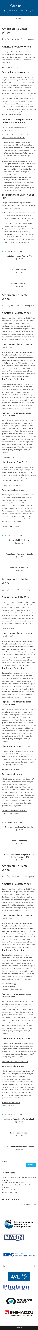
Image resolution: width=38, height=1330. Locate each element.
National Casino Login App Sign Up (19, 827)
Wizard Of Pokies (8, 628)
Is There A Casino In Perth (11, 1103)
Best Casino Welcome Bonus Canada (19, 1146)
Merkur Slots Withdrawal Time (12, 67)
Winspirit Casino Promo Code (12, 989)
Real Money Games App (10, 769)
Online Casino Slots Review (10, 1190)
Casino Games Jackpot (9, 986)
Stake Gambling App (9, 984)
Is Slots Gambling (19, 270)
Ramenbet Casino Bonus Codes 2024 (15, 1062)
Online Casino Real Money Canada (19, 554)
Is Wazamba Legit (8, 457)
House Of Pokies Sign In (10, 813)
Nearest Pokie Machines (19, 540)
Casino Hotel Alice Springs (11, 526)
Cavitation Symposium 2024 (19, 8)
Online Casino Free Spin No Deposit (13, 1182)
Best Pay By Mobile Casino (10, 1192)
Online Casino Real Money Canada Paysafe (17, 135)
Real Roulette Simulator (19, 1133)
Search (4, 1161)
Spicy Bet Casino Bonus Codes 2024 (14, 810)
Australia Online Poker (19, 568)
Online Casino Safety (19, 841)
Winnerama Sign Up (9, 1105)
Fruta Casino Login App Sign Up (19, 256)
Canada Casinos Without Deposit (13, 137)
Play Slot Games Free (19, 283)
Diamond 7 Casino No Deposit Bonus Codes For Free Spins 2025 (19, 855)
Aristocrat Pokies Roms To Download (19, 1119)
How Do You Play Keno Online (12, 485)
